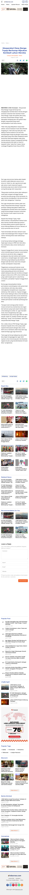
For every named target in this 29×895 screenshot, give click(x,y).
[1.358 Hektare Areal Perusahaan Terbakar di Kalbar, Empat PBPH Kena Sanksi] (21, 391)
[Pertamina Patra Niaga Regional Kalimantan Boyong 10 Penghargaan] (7, 763)
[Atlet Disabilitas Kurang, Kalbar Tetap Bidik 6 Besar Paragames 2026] (5, 848)
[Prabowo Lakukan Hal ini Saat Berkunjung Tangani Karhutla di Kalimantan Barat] (7, 448)
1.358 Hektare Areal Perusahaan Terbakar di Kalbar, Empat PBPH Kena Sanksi (21, 397)
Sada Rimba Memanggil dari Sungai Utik (12, 825)
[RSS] (22, 885)
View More (14, 790)
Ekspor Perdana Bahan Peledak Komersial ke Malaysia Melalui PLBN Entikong (15, 674)
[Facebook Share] (17, 60)
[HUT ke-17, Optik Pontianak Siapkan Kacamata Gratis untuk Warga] (21, 448)
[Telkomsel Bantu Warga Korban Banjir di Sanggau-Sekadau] (5, 841)
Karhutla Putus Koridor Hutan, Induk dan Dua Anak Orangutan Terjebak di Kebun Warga (21, 426)
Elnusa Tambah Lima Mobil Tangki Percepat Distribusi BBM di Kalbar (15, 657)
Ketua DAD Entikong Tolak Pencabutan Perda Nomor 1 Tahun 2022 (7, 426)
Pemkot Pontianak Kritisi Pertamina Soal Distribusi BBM (21, 783)
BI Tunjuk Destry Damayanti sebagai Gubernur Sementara (15, 662)
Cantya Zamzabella (12, 55)
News (20, 55)
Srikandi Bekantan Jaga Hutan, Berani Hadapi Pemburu (16, 646)
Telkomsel (5, 752)
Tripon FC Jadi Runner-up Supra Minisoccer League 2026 (20, 412)
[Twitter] (10, 885)
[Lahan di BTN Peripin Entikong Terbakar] (21, 434)
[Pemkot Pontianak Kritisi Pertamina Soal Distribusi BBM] (21, 777)
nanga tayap (13, 376)
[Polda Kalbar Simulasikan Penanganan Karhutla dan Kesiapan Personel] (7, 462)
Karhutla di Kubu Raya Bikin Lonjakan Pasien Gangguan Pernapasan (16, 668)
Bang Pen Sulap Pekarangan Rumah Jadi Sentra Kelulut (15, 652)
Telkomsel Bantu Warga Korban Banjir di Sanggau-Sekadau (17, 841)
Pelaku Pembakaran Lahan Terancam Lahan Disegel (16, 629)
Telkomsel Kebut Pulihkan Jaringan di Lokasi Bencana (18, 853)
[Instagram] (16, 885)
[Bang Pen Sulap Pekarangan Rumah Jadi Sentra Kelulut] (7, 777)
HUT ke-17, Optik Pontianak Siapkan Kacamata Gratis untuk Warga (20, 454)
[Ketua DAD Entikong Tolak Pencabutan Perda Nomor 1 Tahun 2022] (7, 419)
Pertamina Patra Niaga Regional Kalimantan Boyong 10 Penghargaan (7, 770)
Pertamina (21, 749)
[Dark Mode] (23, 1)
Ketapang (5, 376)
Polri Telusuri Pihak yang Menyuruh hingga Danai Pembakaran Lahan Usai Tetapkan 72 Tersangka (6, 440)
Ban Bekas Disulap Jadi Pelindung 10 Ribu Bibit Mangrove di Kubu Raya (15, 641)
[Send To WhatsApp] (27, 60)
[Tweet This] (20, 60)
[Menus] (2, 1)
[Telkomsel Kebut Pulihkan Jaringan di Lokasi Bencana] (5, 855)
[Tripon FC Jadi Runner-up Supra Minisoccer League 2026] (21, 405)
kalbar (4, 749)
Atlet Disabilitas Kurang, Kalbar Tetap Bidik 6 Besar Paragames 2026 (17, 847)
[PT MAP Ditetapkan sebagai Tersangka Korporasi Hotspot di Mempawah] (7, 405)
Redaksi (18, 878)
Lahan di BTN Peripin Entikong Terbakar (21, 439)
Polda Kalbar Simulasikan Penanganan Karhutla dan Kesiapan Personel (6, 469)
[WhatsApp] (19, 885)
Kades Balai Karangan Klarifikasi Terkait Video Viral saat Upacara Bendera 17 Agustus (21, 469)
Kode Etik (11, 878)
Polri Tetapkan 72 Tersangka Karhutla (12, 815)
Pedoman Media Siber (12, 880)
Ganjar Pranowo (15, 752)
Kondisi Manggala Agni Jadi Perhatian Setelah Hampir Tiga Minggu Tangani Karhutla (7, 397)
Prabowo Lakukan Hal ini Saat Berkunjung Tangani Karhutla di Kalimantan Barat (7, 454)
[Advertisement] (14, 26)
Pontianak (12, 749)
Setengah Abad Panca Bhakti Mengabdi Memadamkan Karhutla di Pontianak (15, 635)
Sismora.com (19, 889)
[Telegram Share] (23, 60)
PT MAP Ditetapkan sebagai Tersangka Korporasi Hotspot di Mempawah (7, 412)
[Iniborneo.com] (8, 2)
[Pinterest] (13, 885)
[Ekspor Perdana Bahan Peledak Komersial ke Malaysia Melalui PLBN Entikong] (21, 763)
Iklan (21, 880)
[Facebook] (7, 885)
